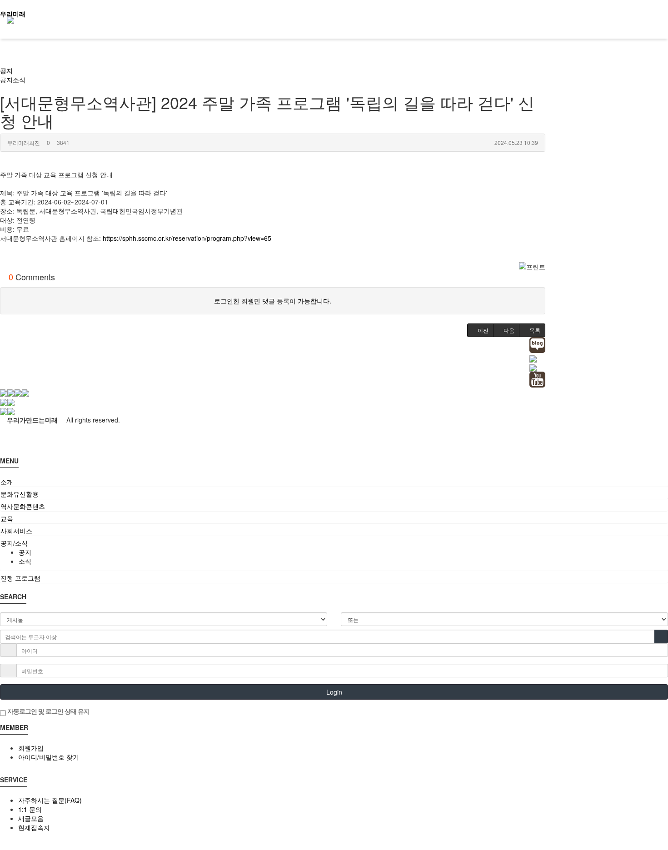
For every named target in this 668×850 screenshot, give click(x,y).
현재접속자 (34, 827)
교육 (6, 518)
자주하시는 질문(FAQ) (50, 800)
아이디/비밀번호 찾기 (48, 756)
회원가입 (31, 747)
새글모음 (31, 818)
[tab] (334, 481)
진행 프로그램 (20, 577)
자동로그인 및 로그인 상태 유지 (48, 711)
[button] (480, 330)
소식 (19, 79)
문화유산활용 (19, 493)
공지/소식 (14, 542)
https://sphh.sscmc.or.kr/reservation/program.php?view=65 (187, 238)
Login (334, 691)
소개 (6, 481)
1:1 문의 (30, 809)
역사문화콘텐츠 (22, 506)
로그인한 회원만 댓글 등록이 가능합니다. (272, 300)
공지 (6, 70)
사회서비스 (16, 530)
